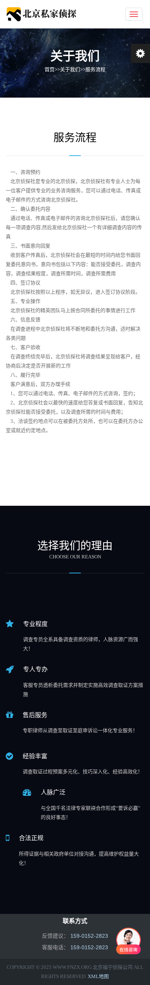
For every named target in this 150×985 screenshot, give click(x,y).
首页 (50, 69)
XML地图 (98, 976)
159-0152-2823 (89, 936)
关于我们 (70, 69)
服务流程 (95, 69)
